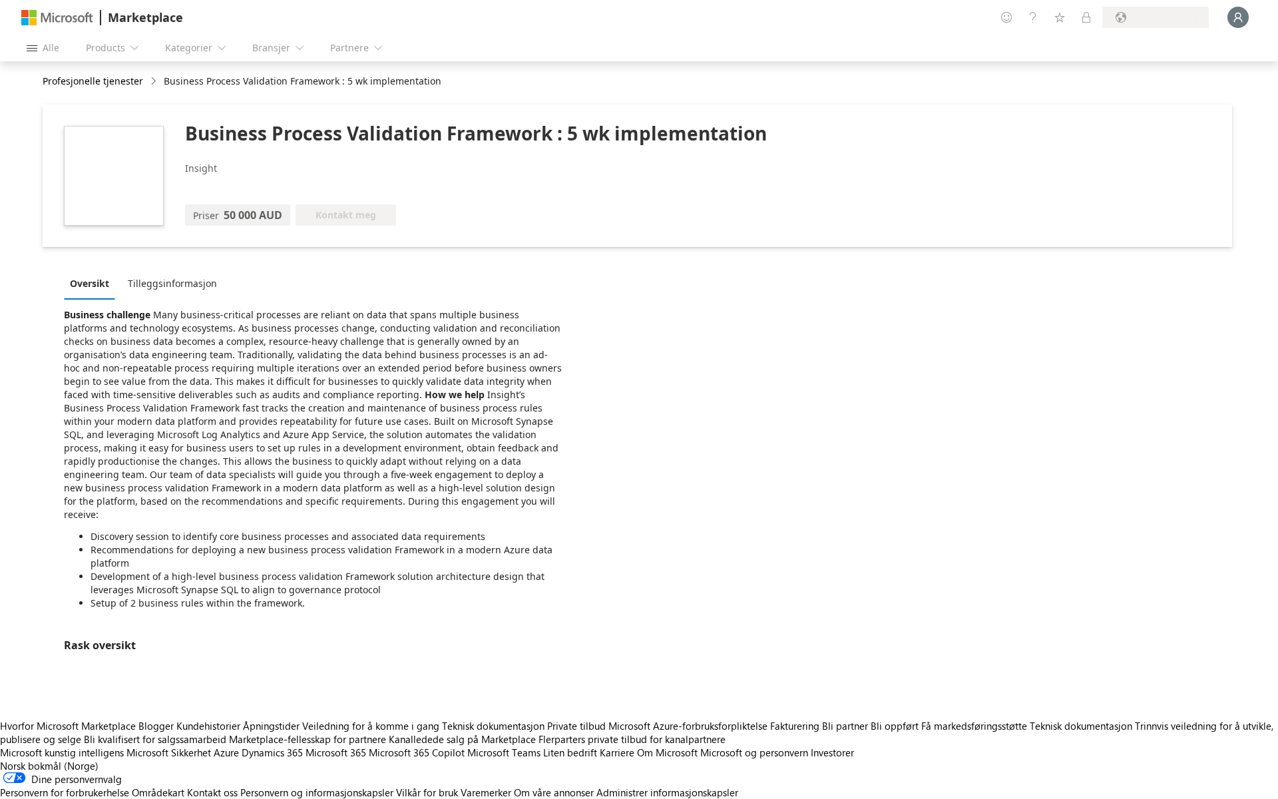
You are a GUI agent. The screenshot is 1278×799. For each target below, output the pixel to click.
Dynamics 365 (272, 752)
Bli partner (845, 725)
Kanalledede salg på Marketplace (462, 739)
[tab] (93, 283)
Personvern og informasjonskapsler (316, 792)
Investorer (832, 752)
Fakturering (794, 725)
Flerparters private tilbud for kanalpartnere (632, 739)
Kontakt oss (212, 792)
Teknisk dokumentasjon (493, 725)
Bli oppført (895, 725)
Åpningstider (271, 725)
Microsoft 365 (336, 752)
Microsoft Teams (503, 752)
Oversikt (89, 283)
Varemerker (486, 792)
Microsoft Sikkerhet (168, 752)
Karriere (617, 752)
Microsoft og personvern (754, 752)
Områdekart (158, 792)
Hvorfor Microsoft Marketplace (68, 725)
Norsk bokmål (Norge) (49, 765)
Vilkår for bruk (427, 792)
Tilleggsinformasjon (172, 283)
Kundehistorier (208, 725)
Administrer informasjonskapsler (667, 792)
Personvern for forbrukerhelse (64, 792)
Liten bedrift (570, 752)
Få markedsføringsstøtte (974, 725)
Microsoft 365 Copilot (417, 752)
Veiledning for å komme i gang (370, 725)
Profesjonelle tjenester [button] (93, 81)
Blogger (156, 725)
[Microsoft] (57, 17)
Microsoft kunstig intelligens (62, 752)
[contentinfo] (155, 82)
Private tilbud (576, 725)
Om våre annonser (554, 792)
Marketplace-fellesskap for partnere (307, 739)
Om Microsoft (667, 752)
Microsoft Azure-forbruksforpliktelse (689, 725)
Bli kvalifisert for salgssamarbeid (155, 739)
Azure (226, 752)
